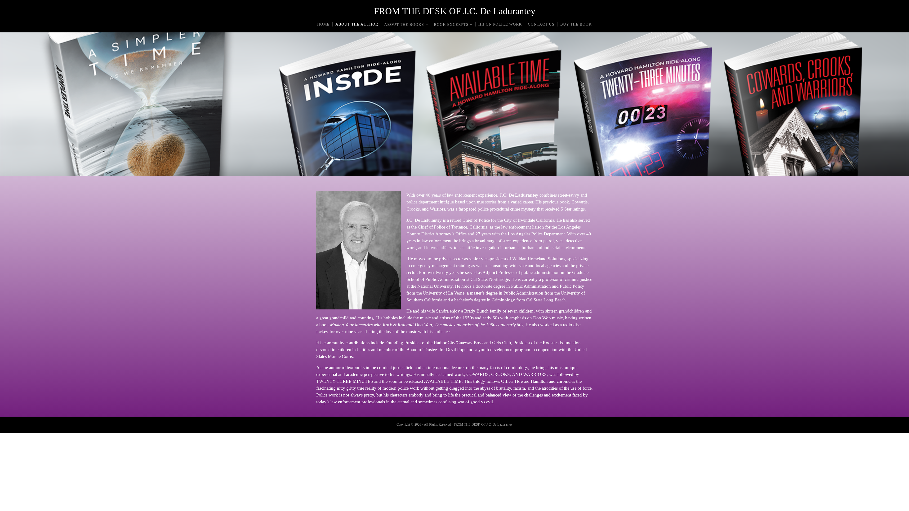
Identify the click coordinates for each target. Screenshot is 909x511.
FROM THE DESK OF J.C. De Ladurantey (454, 11)
